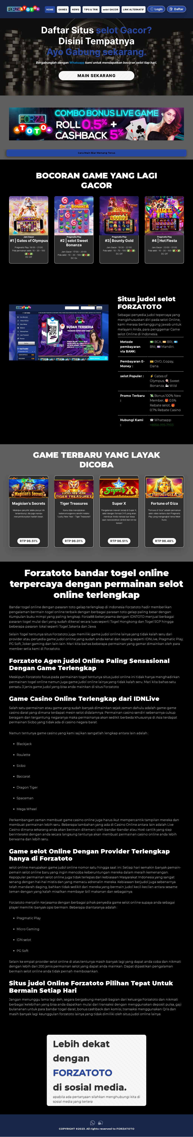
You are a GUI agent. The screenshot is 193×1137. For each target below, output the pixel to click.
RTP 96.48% (164, 541)
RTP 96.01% (74, 541)
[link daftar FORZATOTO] (23, 9)
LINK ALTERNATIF (133, 9)
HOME (50, 9)
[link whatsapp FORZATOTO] (92, 1124)
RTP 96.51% (29, 541)
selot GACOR (110, 9)
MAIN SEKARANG (96, 75)
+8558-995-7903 (162, 425)
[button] (17, 124)
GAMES (62, 9)
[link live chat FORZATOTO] (100, 1124)
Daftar (178, 9)
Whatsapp (76, 62)
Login (159, 9)
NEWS (75, 9)
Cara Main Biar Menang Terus (96, 152)
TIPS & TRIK (91, 9)
